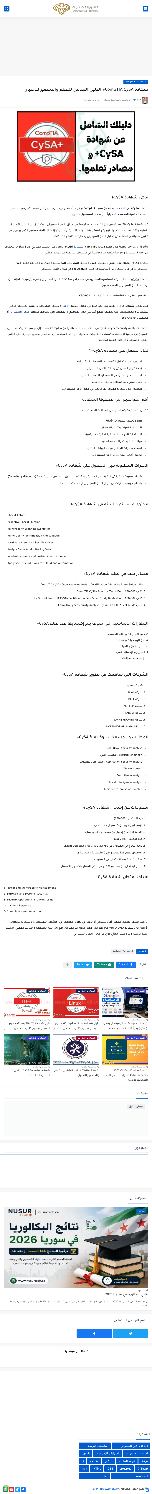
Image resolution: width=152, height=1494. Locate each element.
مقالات (94, 1461)
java (84, 1468)
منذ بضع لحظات (138, 1019)
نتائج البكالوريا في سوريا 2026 (126, 1295)
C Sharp (143, 1468)
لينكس (109, 1461)
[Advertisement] (76, 47)
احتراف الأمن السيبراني (134, 1445)
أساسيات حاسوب (137, 1453)
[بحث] (6, 8)
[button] (126, 965)
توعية (144, 1461)
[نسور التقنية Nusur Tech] (76, 8)
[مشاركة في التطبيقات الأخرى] (67, 965)
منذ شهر (142, 1290)
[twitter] (130, 1333)
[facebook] (94, 1333)
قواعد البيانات (127, 1461)
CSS (110, 1468)
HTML (97, 1468)
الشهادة (79, 247)
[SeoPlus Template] (147, 1489)
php (105, 1476)
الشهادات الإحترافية (136, 82)
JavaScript (141, 1476)
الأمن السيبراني (19, 312)
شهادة (121, 208)
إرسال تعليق (136, 1106)
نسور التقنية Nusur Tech (104, 1489)
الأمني (65, 306)
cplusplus (125, 1468)
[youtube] (11, 1489)
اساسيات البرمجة (98, 1445)
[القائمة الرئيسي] (145, 8)
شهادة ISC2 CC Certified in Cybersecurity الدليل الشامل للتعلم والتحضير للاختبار (125, 1075)
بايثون (86, 1453)
